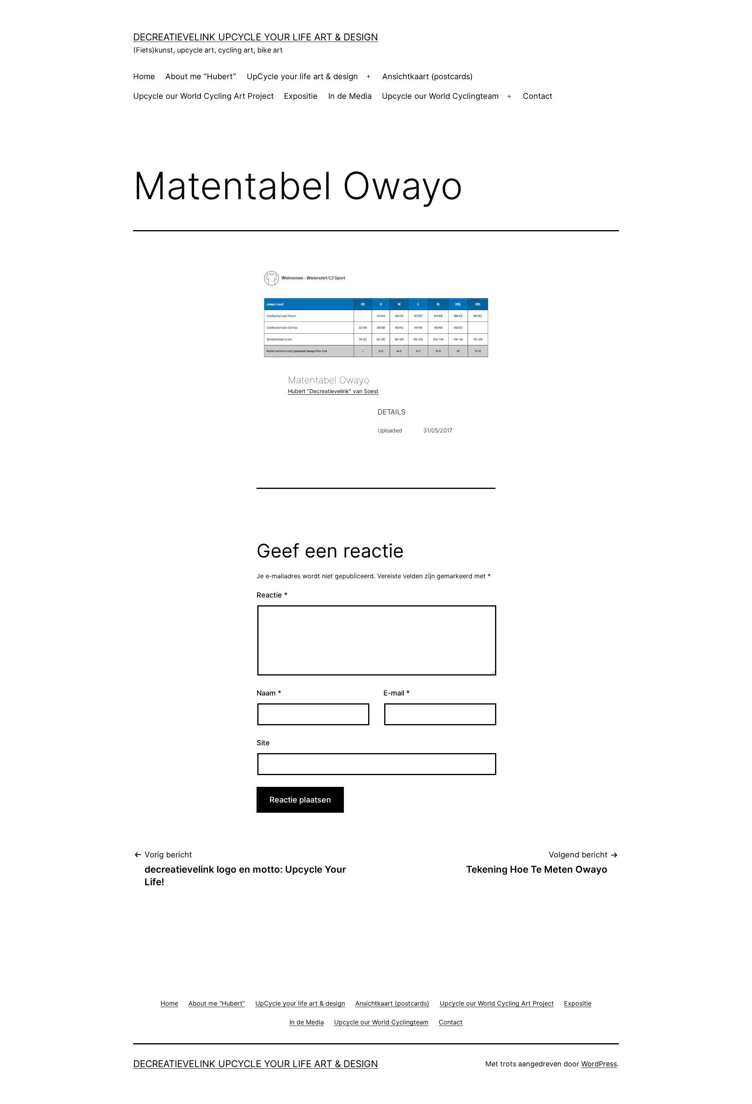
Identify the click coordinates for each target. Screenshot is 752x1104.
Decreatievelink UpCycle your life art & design (255, 37)
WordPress (599, 1064)
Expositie (301, 96)
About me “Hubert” (200, 76)
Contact (537, 96)
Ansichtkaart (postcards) (427, 76)
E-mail (396, 693)
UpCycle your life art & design (302, 76)
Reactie (272, 595)
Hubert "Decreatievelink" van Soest (333, 391)
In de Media (350, 96)
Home (144, 76)
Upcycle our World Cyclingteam (440, 96)
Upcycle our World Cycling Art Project (203, 96)
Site (263, 743)
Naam (269, 693)
